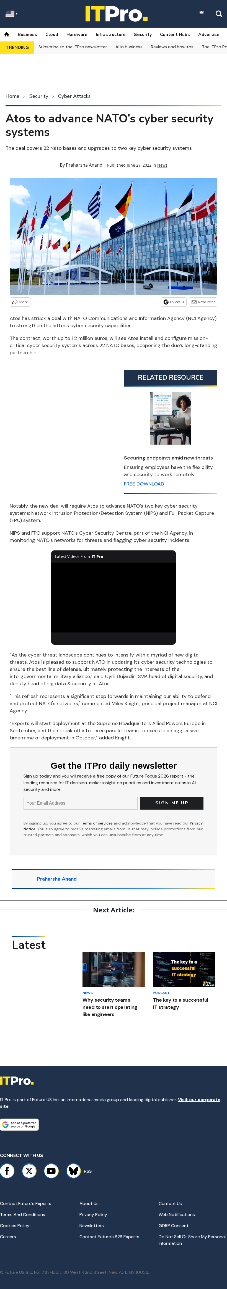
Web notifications (177, 1214)
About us (89, 1203)
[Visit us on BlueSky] (71, 1171)
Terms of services (97, 823)
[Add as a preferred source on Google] (19, 1125)
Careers (8, 1237)
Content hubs (175, 34)
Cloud (51, 34)
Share (23, 302)
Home (12, 96)
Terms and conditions (22, 1214)
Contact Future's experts (25, 1203)
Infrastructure (111, 34)
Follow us (177, 302)
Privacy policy (93, 1214)
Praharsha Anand (84, 165)
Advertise (209, 34)
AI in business (129, 47)
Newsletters (91, 1225)
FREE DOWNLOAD (144, 484)
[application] (113, 597)
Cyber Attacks (74, 96)
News (162, 165)
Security (143, 34)
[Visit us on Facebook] (7, 1171)
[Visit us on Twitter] (29, 1171)
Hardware (76, 34)
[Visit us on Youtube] (51, 1171)
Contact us (170, 1203)
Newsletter (206, 302)
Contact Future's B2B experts (109, 1237)
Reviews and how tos (172, 47)
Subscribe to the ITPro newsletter (72, 47)
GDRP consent (174, 1225)
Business (27, 34)
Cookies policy (14, 1225)
